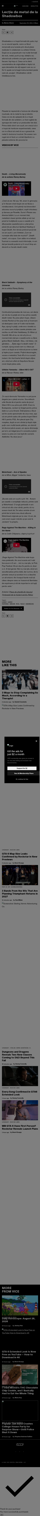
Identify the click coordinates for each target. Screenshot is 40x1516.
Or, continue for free (22, 779)
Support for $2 (22, 768)
